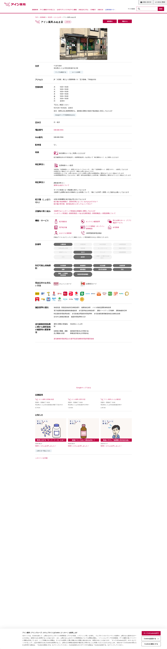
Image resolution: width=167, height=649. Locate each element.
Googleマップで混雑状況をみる (65, 115)
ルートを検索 (76, 72)
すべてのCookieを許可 (151, 633)
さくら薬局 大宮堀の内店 (46, 399)
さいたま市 (57, 17)
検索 (161, 9)
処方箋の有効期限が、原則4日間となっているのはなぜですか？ (76, 201)
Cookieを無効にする (151, 644)
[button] (83, 44)
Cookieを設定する (150, 638)
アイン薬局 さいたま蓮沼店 (112, 399)
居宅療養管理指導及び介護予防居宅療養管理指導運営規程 (74, 339)
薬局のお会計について (61, 185)
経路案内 (109, 21)
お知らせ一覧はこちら (43, 451)
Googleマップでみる (83, 388)
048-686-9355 (58, 130)
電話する (125, 21)
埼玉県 (50, 17)
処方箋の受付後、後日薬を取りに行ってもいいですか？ (73, 204)
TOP (36, 17)
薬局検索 (43, 17)
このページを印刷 (41, 458)
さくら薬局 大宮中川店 (78, 399)
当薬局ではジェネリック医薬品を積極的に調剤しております (74, 211)
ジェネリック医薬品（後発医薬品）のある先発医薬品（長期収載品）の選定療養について (85, 213)
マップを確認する (60, 72)
